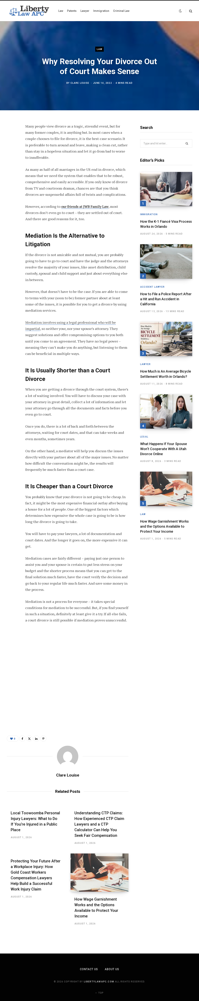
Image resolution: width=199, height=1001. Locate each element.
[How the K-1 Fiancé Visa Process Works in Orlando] (166, 189)
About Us (112, 969)
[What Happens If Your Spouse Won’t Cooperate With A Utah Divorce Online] (166, 411)
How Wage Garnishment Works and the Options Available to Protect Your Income (164, 526)
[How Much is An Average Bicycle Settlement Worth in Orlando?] (166, 339)
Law (99, 49)
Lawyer (145, 364)
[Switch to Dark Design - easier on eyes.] (180, 10)
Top (101, 993)
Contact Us (89, 969)
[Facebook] (11, 137)
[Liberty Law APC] (29, 11)
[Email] (11, 178)
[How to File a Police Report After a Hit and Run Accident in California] (166, 261)
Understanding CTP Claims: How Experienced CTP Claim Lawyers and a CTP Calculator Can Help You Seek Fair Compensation (99, 824)
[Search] (189, 11)
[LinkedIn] (11, 168)
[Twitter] (11, 148)
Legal (144, 436)
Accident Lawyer (152, 287)
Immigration (149, 214)
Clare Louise (80, 83)
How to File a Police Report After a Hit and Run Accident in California (166, 299)
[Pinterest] (11, 158)
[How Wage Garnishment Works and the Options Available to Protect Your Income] (99, 872)
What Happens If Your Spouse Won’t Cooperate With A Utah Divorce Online (163, 449)
